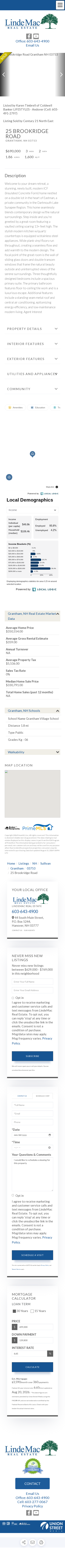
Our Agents (29, 930)
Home (11, 863)
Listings (23, 863)
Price (16, 1321)
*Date (16, 1129)
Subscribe (32, 1056)
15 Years (40, 1311)
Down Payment (24, 1334)
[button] (5, 74)
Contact (32, 1484)
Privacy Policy (45, 1265)
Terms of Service (16, 1269)
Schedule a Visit (42, 1096)
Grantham (17, 868)
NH (34, 863)
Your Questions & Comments (31, 1154)
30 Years (22, 1311)
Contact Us (17, 930)
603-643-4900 (38, 41)
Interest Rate (23, 1348)
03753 (31, 868)
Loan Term (21, 1304)
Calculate (33, 1367)
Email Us (32, 45)
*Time (16, 1142)
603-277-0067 (36, 1502)
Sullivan (45, 863)
